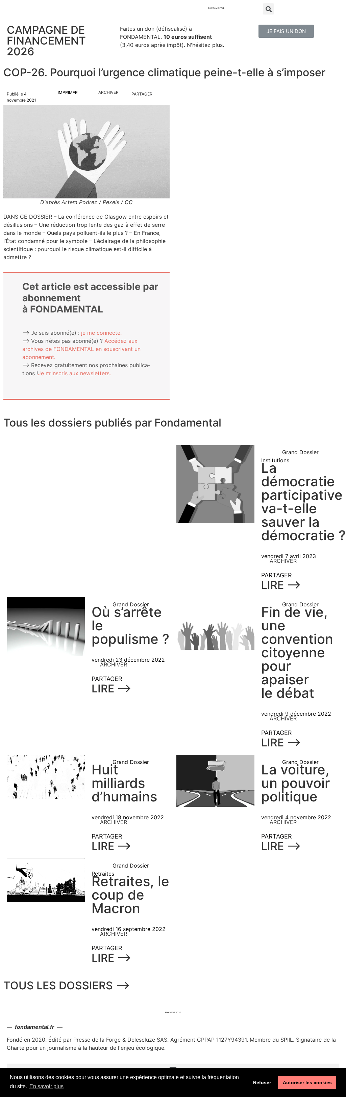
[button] (286, 31)
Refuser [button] (262, 1082)
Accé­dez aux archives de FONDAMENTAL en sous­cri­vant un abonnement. (81, 348)
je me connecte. (101, 332)
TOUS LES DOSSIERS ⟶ (66, 985)
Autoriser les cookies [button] (307, 1082)
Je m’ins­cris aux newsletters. (74, 373)
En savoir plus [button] (46, 1086)
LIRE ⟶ (281, 585)
